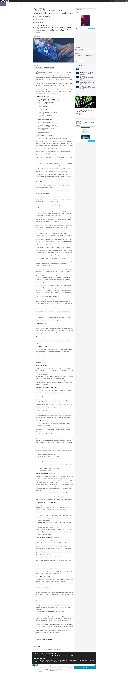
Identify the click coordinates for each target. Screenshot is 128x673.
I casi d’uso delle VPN (42, 103)
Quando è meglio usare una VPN (45, 119)
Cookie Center (72, 655)
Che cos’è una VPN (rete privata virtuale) (45, 102)
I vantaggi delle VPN (42, 105)
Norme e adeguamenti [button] (47, 4)
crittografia (43, 287)
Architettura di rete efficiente (44, 131)
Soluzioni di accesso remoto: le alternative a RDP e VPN (48, 123)
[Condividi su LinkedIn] (37, 22)
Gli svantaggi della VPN (43, 110)
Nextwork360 (36, 660)
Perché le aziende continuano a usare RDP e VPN (47, 135)
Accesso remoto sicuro (42, 106)
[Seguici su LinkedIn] (55, 653)
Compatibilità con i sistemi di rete (45, 108)
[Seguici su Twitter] (57, 653)
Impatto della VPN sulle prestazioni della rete (47, 112)
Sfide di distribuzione (42, 116)
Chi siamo (89, 4)
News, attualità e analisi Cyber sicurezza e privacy (72, 4)
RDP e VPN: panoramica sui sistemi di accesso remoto (48, 98)
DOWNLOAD (91, 28)
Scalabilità (40, 134)
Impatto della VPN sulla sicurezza (45, 115)
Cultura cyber (61, 4)
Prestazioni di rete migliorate (44, 132)
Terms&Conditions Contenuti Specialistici (62, 655)
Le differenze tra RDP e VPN (43, 118)
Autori (38, 655)
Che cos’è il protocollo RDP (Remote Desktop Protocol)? (48, 99)
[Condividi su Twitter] (35, 22)
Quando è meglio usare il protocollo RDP (46, 121)
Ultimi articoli (24, 4)
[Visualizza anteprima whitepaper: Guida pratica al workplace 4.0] (85, 20)
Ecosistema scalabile (42, 109)
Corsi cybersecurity (84, 4)
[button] (3, 4)
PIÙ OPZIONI (85, 671)
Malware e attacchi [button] (38, 4)
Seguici (50, 653)
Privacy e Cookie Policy (50, 655)
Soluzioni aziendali (56, 4)
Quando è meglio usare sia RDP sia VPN (46, 122)
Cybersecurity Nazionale (31, 4)
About (35, 655)
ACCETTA (85, 667)
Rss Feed (44, 655)
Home (34, 19)
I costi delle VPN (41, 113)
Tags (41, 655)
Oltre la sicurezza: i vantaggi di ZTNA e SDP (46, 128)
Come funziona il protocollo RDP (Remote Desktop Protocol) (49, 100)
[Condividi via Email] (38, 22)
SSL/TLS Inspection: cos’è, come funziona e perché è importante (47, 649)
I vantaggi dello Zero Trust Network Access (47, 125)
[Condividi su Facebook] (33, 22)
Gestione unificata (42, 129)
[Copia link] (42, 22)
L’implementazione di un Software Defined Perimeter (49, 126)
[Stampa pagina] (40, 22)
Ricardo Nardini (36, 34)
